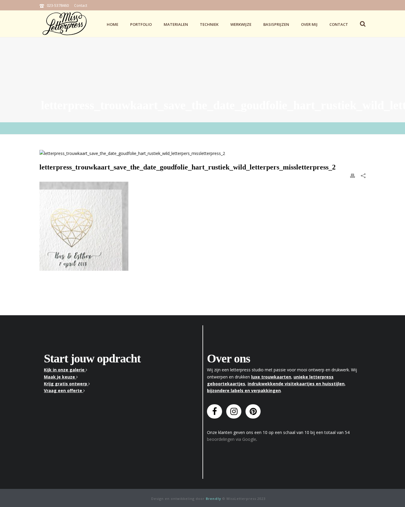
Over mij (309, 24)
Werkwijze (240, 24)
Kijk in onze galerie (65, 370)
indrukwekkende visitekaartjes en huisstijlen (296, 383)
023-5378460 (58, 5)
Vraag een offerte (63, 390)
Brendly (213, 498)
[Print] (352, 175)
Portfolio (141, 24)
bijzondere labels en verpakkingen (244, 390)
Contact (80, 5)
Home (112, 24)
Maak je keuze (60, 377)
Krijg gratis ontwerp (66, 383)
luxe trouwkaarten (271, 377)
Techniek (209, 24)
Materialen (176, 24)
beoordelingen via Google (231, 439)
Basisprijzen (276, 24)
